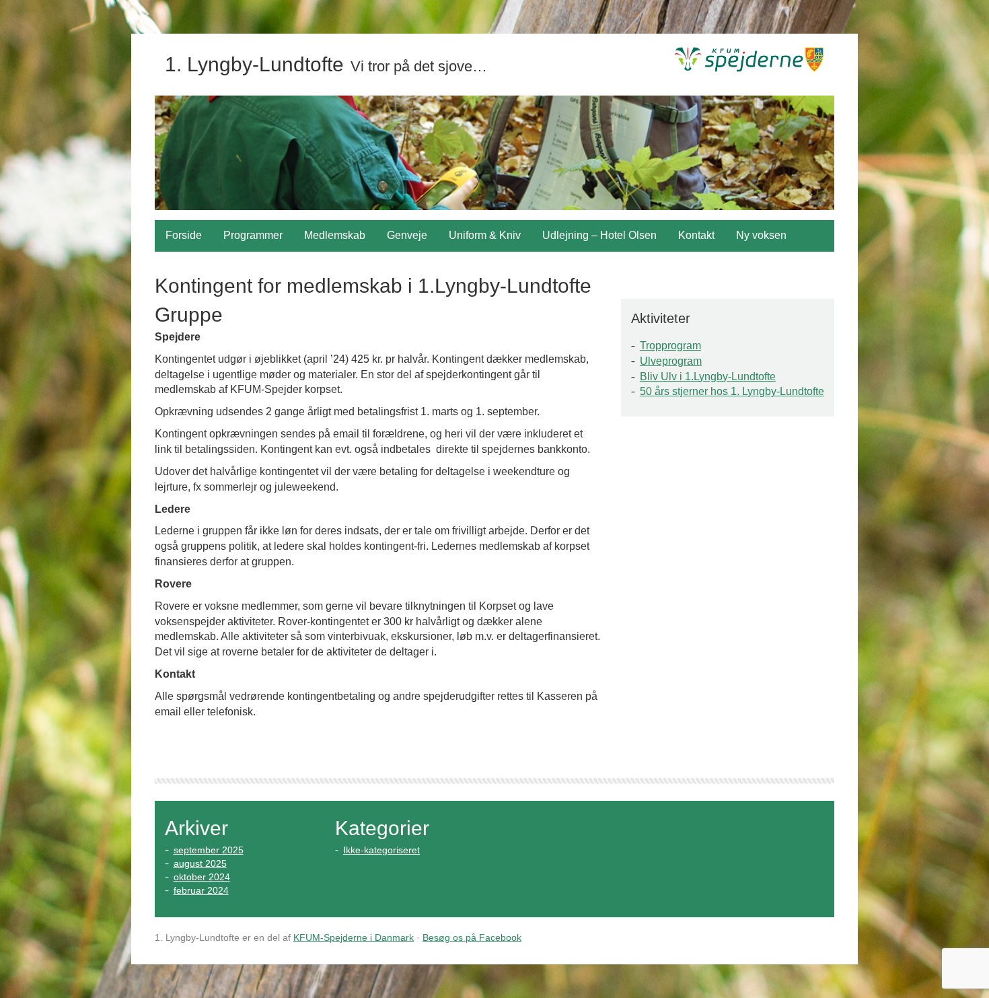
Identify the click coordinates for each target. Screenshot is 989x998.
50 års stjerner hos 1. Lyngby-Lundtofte (732, 391)
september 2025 (209, 850)
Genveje (407, 235)
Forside (184, 235)
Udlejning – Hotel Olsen (599, 235)
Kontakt (696, 235)
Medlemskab (334, 235)
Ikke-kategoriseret (381, 850)
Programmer (253, 235)
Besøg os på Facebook (472, 937)
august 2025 (200, 863)
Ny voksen (761, 235)
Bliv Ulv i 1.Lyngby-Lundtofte (708, 376)
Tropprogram (670, 345)
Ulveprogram (671, 361)
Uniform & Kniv (485, 235)
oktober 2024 (202, 876)
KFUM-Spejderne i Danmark (353, 937)
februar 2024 (201, 890)
